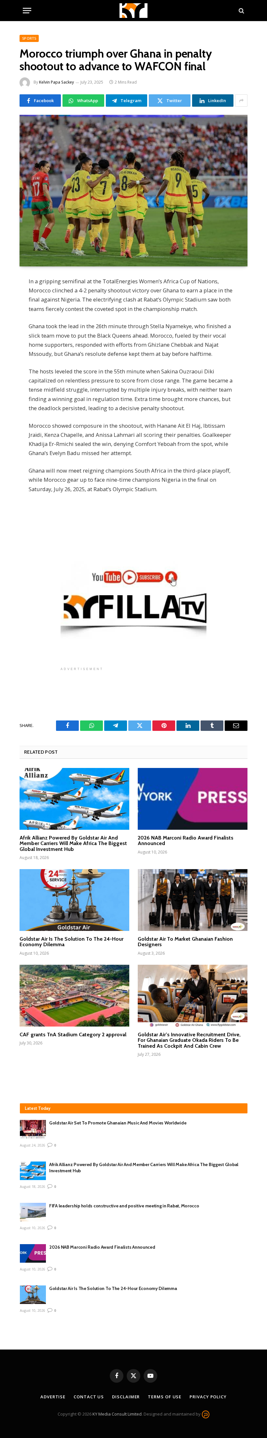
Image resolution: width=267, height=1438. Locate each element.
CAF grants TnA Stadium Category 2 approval (73, 1035)
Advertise (52, 1397)
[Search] (240, 10)
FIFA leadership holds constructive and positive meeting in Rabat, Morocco (124, 1206)
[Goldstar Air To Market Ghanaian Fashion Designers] (192, 900)
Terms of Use (164, 1397)
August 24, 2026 (32, 1145)
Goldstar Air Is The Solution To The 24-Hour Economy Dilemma (71, 941)
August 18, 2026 (32, 1186)
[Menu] (27, 10)
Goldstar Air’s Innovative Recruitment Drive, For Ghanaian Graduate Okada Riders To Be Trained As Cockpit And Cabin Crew (189, 1040)
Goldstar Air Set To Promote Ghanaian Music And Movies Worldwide (117, 1123)
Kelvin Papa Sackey (56, 82)
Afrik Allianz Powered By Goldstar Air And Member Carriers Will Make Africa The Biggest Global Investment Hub (73, 843)
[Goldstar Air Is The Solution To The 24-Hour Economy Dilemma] (74, 900)
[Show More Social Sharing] (241, 100)
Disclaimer (126, 1397)
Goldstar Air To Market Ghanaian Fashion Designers (185, 941)
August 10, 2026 (32, 1228)
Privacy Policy (208, 1397)
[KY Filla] (133, 10)
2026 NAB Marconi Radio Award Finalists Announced (185, 840)
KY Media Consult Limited (117, 1414)
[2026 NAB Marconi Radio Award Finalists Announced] (192, 799)
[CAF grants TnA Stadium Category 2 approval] (74, 996)
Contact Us (89, 1397)
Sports (29, 38)
